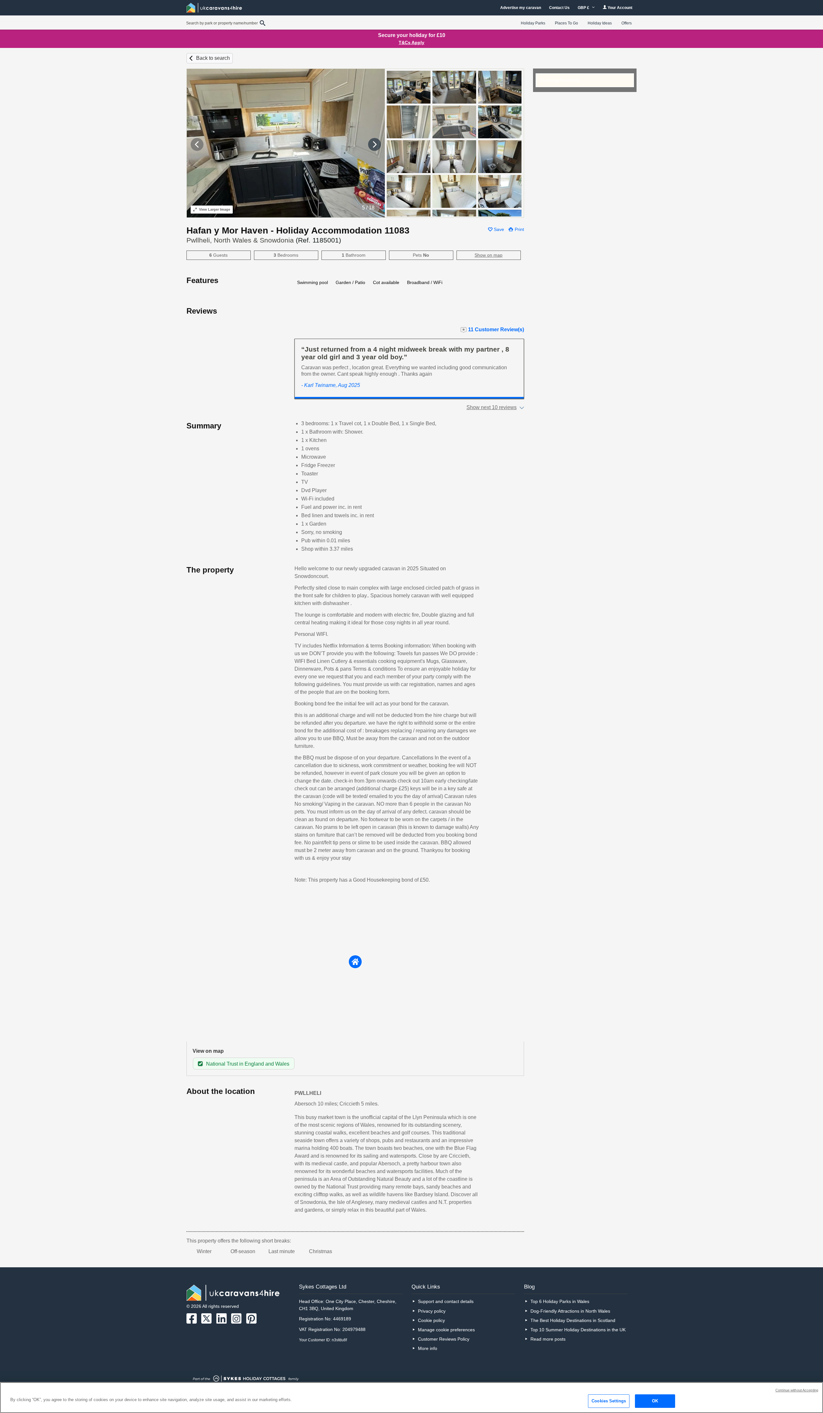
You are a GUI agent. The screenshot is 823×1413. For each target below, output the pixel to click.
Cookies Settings (609, 1401)
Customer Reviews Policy (443, 1339)
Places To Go (566, 23)
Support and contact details (446, 1301)
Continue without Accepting (796, 1390)
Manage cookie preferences (446, 1329)
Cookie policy (431, 1320)
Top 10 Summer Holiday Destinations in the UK (578, 1329)
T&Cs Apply (411, 42)
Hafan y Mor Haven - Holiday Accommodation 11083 (298, 230)
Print (519, 229)
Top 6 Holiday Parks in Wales (559, 1301)
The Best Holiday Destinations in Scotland (572, 1320)
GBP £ (584, 7)
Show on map (488, 255)
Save (499, 229)
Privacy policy (432, 1311)
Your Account (619, 7)
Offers (626, 23)
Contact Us (559, 7)
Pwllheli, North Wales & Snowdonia (263, 240)
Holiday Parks (533, 23)
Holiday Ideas (600, 23)
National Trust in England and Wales (247, 1064)
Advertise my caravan (520, 7)
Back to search (213, 58)
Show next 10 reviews (491, 407)
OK (655, 1401)
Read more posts (547, 1339)
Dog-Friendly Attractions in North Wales (570, 1311)
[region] (411, 1397)
